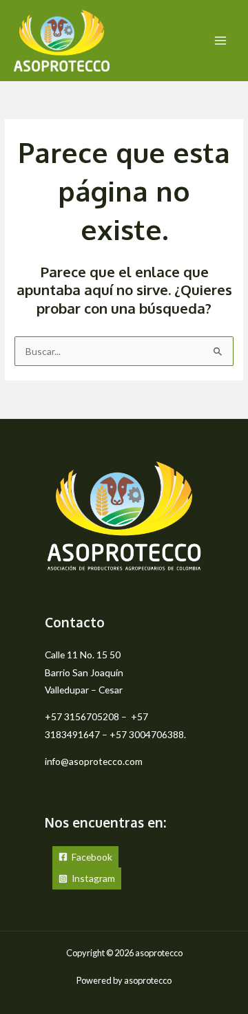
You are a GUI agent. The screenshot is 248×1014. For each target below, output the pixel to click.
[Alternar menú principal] (221, 41)
